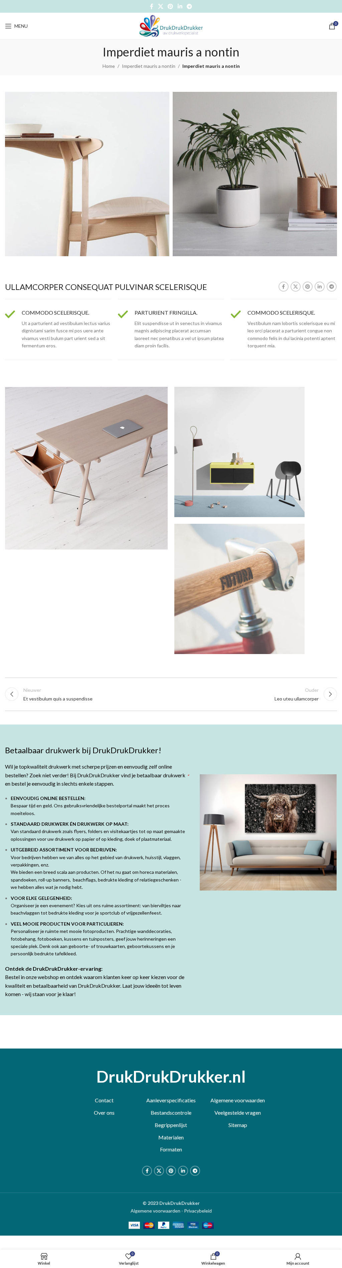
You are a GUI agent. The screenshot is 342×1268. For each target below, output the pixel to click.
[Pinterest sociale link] (170, 6)
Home (109, 66)
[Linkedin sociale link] (179, 6)
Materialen (171, 1137)
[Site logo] (171, 25)
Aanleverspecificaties (171, 1100)
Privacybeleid (198, 1211)
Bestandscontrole (171, 1112)
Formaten (171, 1149)
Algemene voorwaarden (237, 1100)
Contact (104, 1100)
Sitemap (237, 1125)
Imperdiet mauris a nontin (148, 66)
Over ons (104, 1112)
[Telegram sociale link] (189, 6)
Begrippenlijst (171, 1125)
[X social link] (160, 6)
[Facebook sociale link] (152, 6)
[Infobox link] (58, 329)
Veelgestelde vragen (237, 1112)
